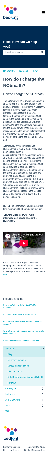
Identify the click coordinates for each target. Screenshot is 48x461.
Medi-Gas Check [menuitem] (12, 400)
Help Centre (9, 71)
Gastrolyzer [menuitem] (10, 394)
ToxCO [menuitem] (8, 405)
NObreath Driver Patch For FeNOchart (19, 314)
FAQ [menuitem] (9, 354)
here (5, 274)
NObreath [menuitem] (9, 348)
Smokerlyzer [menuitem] (10, 388)
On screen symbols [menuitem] (16, 360)
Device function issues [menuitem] (18, 366)
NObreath (24, 71)
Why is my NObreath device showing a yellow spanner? (22, 322)
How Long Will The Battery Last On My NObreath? (19, 306)
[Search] (42, 52)
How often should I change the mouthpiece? (21, 340)
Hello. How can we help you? (20, 44)
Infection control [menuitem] (14, 371)
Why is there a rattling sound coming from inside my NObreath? (23, 332)
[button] (43, 349)
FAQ (35, 71)
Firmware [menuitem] (11, 383)
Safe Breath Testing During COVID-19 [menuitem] (25, 377)
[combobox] (21, 52)
